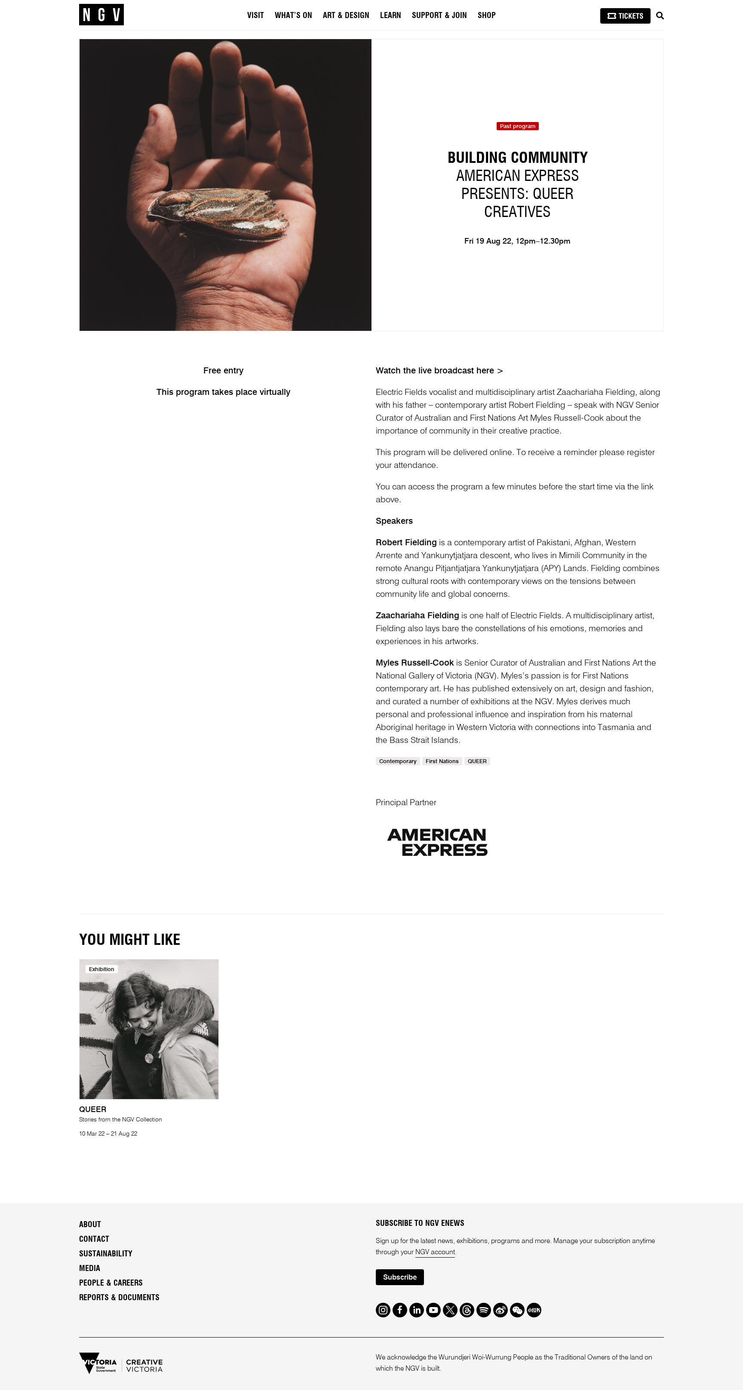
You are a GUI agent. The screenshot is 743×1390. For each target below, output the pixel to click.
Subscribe (400, 1277)
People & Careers (111, 1283)
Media (89, 1269)
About (90, 1225)
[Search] (660, 16)
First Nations (442, 761)
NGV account (435, 1252)
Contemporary (398, 761)
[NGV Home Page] (101, 15)
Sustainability (105, 1254)
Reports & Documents (119, 1298)
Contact (94, 1239)
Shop (487, 16)
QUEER (477, 761)
